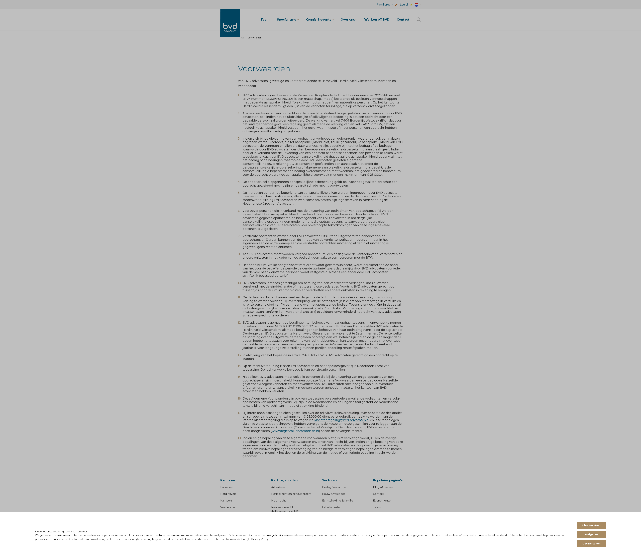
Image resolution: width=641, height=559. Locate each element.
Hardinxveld (228, 493)
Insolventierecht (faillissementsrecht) (284, 509)
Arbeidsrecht (280, 487)
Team (377, 507)
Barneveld (227, 487)
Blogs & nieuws (383, 487)
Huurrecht (278, 500)
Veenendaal (228, 507)
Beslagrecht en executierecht (291, 493)
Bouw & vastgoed (334, 493)
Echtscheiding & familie (337, 500)
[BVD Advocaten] (230, 23)
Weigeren (591, 534)
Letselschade (331, 507)
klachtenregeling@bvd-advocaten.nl (341, 420)
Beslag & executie (334, 487)
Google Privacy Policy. (255, 539)
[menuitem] (241, 37)
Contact (378, 493)
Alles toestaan (591, 525)
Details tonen (591, 543)
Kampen (226, 500)
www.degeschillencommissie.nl (295, 431)
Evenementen (382, 500)
